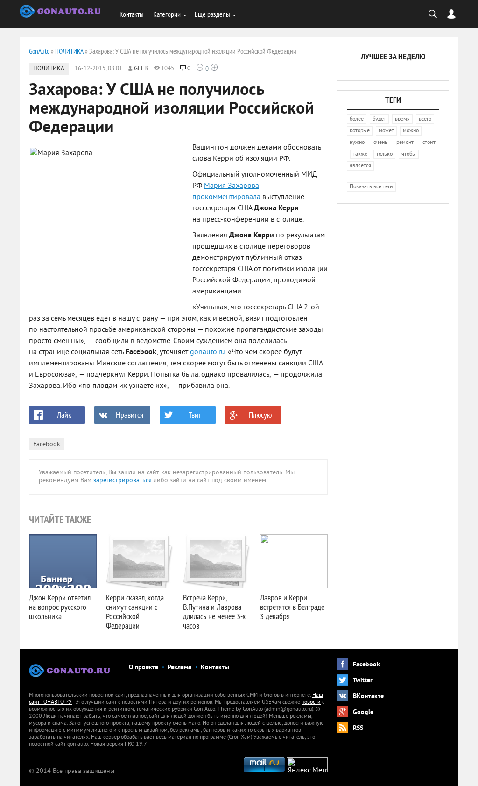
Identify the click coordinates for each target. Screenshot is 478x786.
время (402, 119)
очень (380, 142)
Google (363, 712)
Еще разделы (212, 14)
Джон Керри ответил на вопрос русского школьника (60, 607)
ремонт (405, 142)
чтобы (408, 154)
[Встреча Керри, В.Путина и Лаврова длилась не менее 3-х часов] (217, 561)
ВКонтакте (368, 696)
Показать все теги (371, 187)
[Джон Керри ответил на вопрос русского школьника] (63, 561)
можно (411, 131)
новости (311, 702)
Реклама (179, 668)
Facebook (46, 445)
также (360, 154)
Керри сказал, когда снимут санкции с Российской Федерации (135, 611)
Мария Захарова (231, 186)
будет (379, 119)
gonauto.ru (207, 352)
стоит (429, 142)
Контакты (132, 14)
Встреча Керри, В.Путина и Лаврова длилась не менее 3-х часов (214, 611)
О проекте (143, 668)
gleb (141, 68)
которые (360, 131)
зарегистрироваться (122, 481)
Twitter (363, 681)
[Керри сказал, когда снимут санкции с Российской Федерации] (140, 561)
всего (425, 119)
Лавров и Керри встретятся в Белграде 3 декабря (292, 607)
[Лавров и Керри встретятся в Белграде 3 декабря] (294, 561)
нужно (357, 142)
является (360, 166)
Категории (167, 14)
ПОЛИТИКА (48, 68)
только (384, 154)
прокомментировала (226, 197)
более (357, 119)
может (386, 131)
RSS (358, 728)
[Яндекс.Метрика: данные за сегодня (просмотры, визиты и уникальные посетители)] (307, 764)
